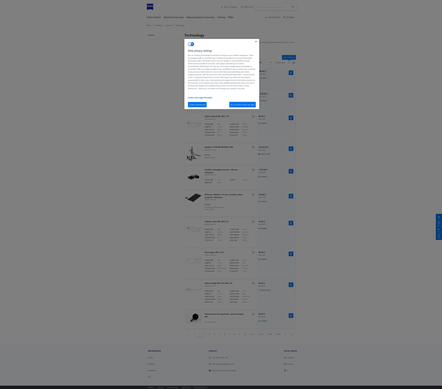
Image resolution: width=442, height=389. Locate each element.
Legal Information (205, 97)
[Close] (256, 41)
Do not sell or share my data (242, 104)
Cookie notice (193, 97)
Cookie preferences (197, 104)
